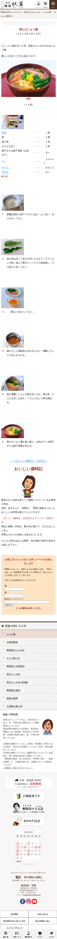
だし (4, 161)
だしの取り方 (13, 658)
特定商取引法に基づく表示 (14, 921)
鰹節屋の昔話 (13, 690)
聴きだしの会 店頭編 (17, 682)
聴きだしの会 (13, 674)
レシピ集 (47, 12)
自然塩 (5, 172)
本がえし (6, 167)
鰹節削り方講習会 (16, 666)
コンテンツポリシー (14, 927)
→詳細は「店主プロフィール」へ (18, 768)
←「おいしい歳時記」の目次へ (28, 460)
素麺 (4, 132)
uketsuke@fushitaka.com (32, 895)
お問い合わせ (42, 914)
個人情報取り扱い (42, 921)
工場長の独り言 (14, 706)
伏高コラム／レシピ (32, 12)
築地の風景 (12, 698)
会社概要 (14, 914)
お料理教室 (12, 642)
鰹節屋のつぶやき (16, 650)
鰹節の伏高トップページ (11, 12)
